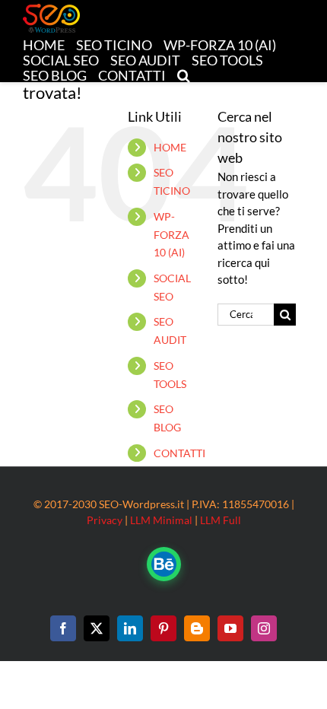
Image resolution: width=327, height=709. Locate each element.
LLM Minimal (161, 519)
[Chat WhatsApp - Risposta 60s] (164, 564)
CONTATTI (179, 453)
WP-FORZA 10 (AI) (171, 234)
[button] (183, 74)
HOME (170, 147)
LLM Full (220, 519)
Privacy (104, 519)
